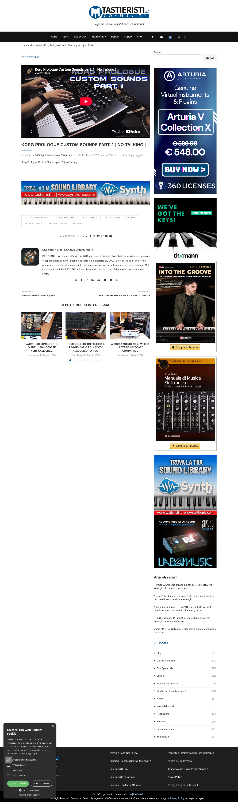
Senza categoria (187, 729)
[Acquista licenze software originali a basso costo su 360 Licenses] (185, 69)
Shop (140, 37)
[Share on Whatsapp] (102, 235)
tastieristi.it (80, 223)
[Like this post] (86, 235)
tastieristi (131, 218)
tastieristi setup (58, 223)
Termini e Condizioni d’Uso (124, 753)
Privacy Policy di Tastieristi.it (182, 785)
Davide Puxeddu (187, 660)
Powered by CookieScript (29, 795)
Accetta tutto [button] (18, 783)
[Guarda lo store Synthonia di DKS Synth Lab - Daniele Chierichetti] (111, 280)
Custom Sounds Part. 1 (36, 218)
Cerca (157, 52)
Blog (187, 653)
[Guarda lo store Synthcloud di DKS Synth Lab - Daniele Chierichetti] (117, 280)
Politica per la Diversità (179, 761)
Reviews (187, 721)
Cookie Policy (174, 777)
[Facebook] (152, 37)
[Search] (179, 37)
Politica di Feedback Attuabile (125, 785)
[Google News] (170, 37)
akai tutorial (36, 45)
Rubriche (98, 37)
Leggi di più (31, 753)
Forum (128, 37)
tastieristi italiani (33, 223)
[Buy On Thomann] (185, 199)
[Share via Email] (110, 235)
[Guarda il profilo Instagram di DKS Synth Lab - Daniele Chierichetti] (87, 280)
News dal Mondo (187, 706)
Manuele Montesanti (187, 683)
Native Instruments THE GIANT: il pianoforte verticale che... (41, 347)
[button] (8, 759)
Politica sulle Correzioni (122, 777)
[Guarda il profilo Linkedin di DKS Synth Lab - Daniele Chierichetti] (92, 280)
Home (54, 37)
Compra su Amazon (187, 347)
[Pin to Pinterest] (98, 235)
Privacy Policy (177, 798)
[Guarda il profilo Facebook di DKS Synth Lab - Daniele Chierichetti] (81, 280)
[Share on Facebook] (90, 235)
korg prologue (111, 218)
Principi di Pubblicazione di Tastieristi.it (130, 761)
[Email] (161, 37)
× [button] (52, 726)
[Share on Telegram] (106, 235)
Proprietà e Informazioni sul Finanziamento (190, 753)
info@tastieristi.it (136, 794)
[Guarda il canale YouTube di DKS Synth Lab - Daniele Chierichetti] (105, 280)
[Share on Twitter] (94, 235)
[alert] (29, 761)
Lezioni (115, 37)
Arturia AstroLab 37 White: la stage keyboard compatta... (130, 347)
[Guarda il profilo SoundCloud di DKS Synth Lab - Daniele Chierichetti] (98, 280)
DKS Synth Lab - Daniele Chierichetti (54, 155)
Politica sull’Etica (119, 769)
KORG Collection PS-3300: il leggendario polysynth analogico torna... (86, 347)
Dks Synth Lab (30, 57)
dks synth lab (89, 218)
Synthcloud (187, 736)
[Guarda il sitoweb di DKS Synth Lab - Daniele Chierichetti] (76, 280)
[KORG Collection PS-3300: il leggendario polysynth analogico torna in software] (86, 325)
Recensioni (80, 37)
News (66, 37)
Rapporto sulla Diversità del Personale (187, 769)
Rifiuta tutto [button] (41, 783)
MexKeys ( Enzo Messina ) (187, 691)
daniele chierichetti (65, 218)
